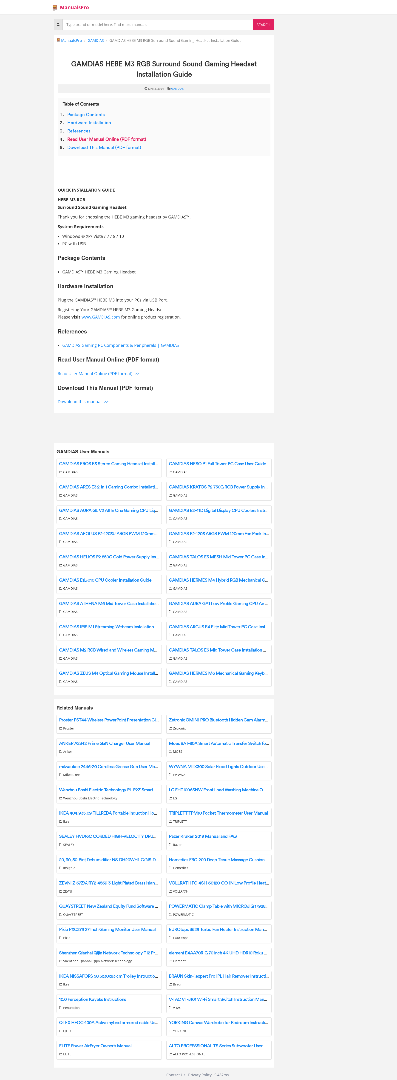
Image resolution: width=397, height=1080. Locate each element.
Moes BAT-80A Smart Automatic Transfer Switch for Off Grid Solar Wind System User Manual (257, 743)
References (79, 131)
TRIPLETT (179, 821)
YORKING (179, 1031)
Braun (177, 984)
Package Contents (86, 114)
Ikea (65, 821)
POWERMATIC (183, 914)
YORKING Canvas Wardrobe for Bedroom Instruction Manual (227, 1022)
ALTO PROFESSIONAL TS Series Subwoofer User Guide (222, 1046)
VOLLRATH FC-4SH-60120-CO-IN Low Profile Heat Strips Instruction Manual (241, 883)
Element (179, 961)
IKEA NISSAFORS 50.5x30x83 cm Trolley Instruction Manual (116, 976)
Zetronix (179, 728)
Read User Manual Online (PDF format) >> (98, 373)
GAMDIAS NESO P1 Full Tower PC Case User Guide (217, 464)
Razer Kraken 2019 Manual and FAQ (203, 836)
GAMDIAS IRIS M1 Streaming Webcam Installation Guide (112, 627)
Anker (67, 751)
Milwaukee (71, 775)
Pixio (66, 938)
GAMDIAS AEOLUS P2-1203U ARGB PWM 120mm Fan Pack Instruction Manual (134, 533)
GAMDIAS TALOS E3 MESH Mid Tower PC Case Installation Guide (231, 557)
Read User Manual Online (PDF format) (106, 139)
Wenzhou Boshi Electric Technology (89, 798)
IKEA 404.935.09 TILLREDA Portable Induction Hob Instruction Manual (126, 813)
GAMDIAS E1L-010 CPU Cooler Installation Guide (105, 580)
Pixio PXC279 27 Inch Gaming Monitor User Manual (107, 929)
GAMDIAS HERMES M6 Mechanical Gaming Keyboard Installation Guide (238, 673)
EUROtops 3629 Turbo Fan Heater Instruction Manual (219, 929)
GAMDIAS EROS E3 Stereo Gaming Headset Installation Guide (117, 464)
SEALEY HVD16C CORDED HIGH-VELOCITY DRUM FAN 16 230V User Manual (133, 836)
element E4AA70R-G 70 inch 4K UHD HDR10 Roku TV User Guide (230, 953)
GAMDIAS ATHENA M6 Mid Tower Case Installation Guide (114, 603)
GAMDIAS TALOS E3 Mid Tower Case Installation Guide (221, 650)
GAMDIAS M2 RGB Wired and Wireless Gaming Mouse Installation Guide (128, 650)
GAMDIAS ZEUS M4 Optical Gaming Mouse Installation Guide (118, 673)
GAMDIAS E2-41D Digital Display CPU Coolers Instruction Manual (231, 510)
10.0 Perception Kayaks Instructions (92, 999)
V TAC (176, 1007)
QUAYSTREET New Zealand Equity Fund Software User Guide (117, 906)
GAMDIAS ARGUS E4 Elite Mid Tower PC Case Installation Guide (230, 627)
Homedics (180, 868)
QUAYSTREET (72, 914)
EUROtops (180, 938)
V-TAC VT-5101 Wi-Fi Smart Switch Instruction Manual (219, 999)
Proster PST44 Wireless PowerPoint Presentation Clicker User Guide (123, 720)
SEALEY (68, 844)
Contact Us (175, 1074)
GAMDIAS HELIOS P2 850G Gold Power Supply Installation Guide (121, 557)
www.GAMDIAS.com (101, 317)
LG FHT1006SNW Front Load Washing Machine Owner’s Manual (229, 790)
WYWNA (178, 775)
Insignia (68, 868)
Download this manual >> (83, 401)
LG (174, 798)
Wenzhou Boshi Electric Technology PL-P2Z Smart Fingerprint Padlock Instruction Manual (143, 790)
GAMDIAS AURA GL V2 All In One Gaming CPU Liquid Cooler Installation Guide (134, 510)
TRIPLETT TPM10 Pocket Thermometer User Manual (218, 813)
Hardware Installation (89, 123)
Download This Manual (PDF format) (104, 147)
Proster (68, 728)
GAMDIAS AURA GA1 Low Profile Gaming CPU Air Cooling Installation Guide (241, 603)
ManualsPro (74, 7)
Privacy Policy (200, 1074)
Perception (71, 1007)
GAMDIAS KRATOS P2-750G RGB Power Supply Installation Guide (231, 487)
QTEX (66, 1031)
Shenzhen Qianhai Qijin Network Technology (97, 961)
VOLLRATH (180, 891)
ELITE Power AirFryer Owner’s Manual (95, 1046)
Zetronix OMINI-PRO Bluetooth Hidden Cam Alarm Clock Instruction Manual (241, 720)
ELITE (66, 1054)
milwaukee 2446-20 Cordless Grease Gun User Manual (111, 766)
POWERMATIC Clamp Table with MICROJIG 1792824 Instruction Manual (238, 906)
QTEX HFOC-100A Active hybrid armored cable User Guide (115, 1022)
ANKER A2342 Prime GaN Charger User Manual (104, 743)
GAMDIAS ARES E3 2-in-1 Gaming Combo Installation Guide (115, 487)
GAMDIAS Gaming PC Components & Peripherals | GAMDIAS (120, 345)
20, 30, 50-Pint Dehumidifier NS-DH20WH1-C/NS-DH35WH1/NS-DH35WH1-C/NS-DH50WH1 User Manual (159, 860)
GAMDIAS (96, 40)
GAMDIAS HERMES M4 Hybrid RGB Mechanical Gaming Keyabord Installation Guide (249, 580)
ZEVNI (67, 891)
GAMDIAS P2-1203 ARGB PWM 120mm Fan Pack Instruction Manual (233, 533)
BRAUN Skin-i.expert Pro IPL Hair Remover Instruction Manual (227, 976)
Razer (177, 844)
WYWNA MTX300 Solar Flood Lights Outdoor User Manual (225, 766)
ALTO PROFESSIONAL (188, 1054)
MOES (177, 751)
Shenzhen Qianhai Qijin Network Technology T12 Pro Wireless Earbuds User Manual (137, 953)
